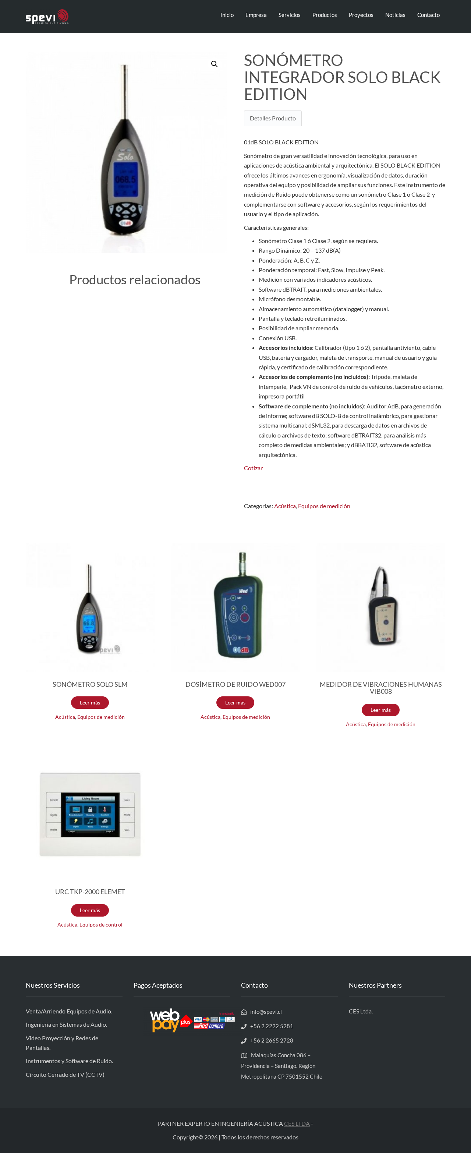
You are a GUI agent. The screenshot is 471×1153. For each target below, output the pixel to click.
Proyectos (361, 14)
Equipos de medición (324, 505)
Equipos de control (101, 925)
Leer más (90, 702)
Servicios (290, 14)
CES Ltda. (361, 1011)
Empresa (256, 14)
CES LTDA (297, 1123)
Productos (324, 14)
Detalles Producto (273, 118)
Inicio (227, 14)
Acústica (285, 505)
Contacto (428, 14)
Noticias (395, 14)
